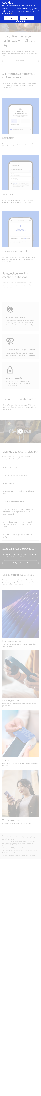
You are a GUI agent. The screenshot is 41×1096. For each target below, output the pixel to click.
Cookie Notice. (6, 13)
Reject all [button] (27, 18)
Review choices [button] (19, 20)
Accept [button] (10, 18)
